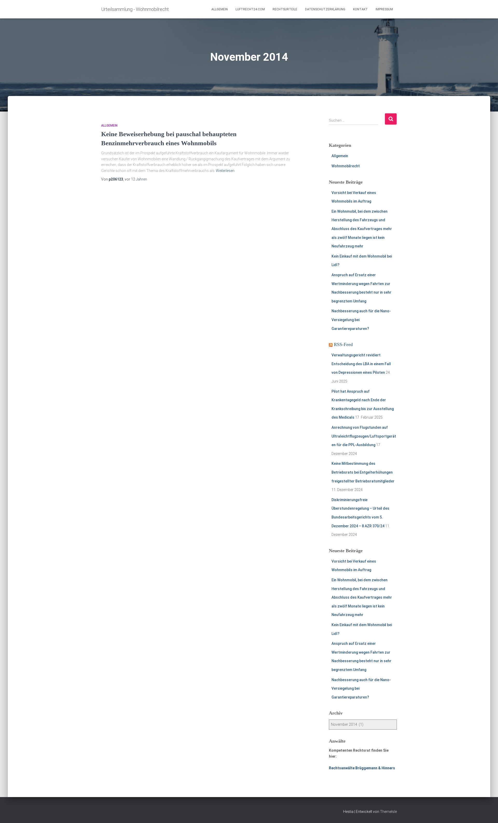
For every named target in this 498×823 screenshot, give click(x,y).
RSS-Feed (343, 344)
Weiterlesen (225, 171)
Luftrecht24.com (250, 9)
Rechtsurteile (285, 9)
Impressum (384, 9)
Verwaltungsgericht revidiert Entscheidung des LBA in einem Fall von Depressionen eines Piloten (361, 364)
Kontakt (360, 9)
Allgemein (219, 9)
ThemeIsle (388, 812)
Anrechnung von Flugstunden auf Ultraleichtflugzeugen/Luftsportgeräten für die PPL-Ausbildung (363, 436)
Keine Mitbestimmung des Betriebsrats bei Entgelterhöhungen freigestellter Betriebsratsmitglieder (363, 472)
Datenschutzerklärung (325, 9)
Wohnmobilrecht (345, 166)
